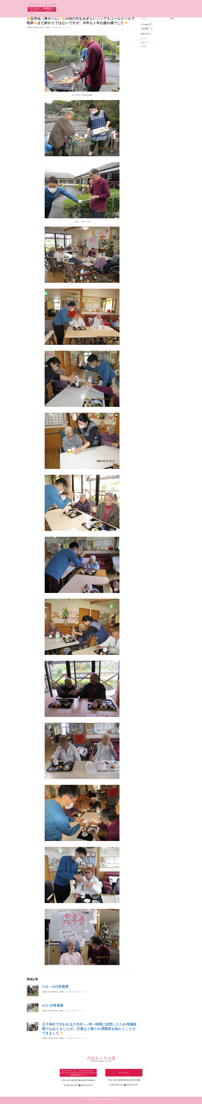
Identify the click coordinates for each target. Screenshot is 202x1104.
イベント (68, 27)
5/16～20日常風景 (55, 986)
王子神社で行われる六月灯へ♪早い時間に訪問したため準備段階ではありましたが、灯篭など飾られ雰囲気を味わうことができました (89, 1028)
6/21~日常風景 (52, 1005)
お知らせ (144, 42)
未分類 (143, 46)
